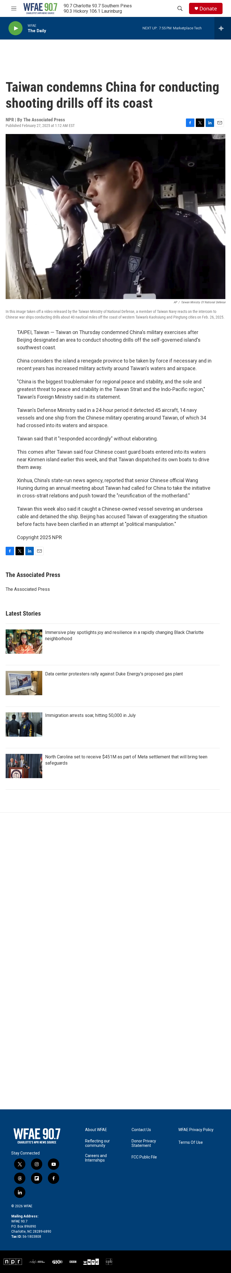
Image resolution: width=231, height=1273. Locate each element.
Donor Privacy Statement (144, 1143)
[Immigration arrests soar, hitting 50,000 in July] (24, 724)
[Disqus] (115, 888)
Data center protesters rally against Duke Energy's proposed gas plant (114, 674)
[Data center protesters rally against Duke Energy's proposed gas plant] (24, 683)
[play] (15, 28)
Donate (208, 9)
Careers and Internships (96, 1158)
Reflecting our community (97, 1143)
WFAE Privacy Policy (196, 1130)
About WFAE (96, 1130)
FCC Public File (144, 1157)
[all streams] (222, 28)
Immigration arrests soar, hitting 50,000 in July (90, 715)
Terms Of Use (190, 1142)
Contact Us (141, 1130)
